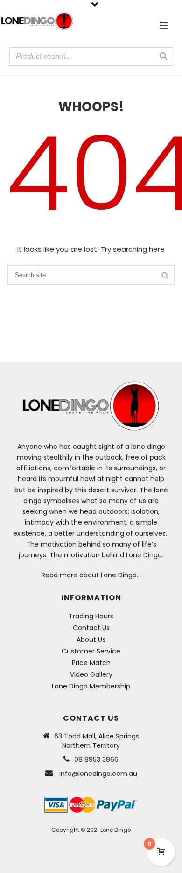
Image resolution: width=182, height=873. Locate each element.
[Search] (163, 56)
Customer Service (91, 651)
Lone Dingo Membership (91, 686)
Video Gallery (91, 674)
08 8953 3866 (96, 759)
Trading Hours (91, 616)
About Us (91, 639)
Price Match (91, 662)
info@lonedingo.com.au (98, 773)
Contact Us (91, 627)
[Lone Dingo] (37, 21)
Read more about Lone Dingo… (91, 575)
